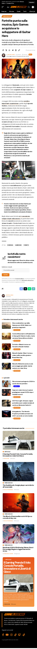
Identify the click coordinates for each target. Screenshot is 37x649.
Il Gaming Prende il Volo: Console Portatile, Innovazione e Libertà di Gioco (17, 567)
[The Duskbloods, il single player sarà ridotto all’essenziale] (18, 471)
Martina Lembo (11, 54)
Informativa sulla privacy (27, 280)
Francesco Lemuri (8, 553)
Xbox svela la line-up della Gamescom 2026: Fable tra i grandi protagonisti (21, 325)
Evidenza (10, 245)
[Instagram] (11, 635)
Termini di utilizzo (19, 278)
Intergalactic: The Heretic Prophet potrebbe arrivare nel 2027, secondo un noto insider (22, 414)
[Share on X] (6, 50)
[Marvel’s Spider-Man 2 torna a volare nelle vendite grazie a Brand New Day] (6, 355)
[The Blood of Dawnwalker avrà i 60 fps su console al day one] (18, 502)
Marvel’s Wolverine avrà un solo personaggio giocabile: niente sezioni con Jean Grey (22, 366)
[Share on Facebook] (3, 50)
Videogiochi (7, 16)
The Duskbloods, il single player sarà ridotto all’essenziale (18, 486)
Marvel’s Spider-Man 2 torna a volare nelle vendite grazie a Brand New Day (22, 355)
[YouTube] (7, 635)
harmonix (18, 245)
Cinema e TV (16, 386)
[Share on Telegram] (12, 50)
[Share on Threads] (16, 50)
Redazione (7, 604)
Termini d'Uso (10, 3)
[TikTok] (15, 635)
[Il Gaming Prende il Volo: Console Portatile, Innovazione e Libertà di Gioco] (18, 583)
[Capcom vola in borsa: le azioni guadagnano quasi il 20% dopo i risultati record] (6, 392)
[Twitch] (19, 635)
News (30, 54)
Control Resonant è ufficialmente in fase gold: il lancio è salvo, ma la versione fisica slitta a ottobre (23, 336)
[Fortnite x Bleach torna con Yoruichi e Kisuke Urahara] (6, 346)
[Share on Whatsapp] (9, 50)
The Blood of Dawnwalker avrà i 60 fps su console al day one (17, 517)
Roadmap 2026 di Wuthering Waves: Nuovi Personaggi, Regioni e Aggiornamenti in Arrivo (18, 549)
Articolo (8, 559)
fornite (26, 245)
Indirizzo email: (7, 267)
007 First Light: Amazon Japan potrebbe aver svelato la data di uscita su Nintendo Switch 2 (23, 403)
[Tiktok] (23, 635)
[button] (31, 2)
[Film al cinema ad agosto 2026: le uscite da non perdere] (6, 383)
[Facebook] (3, 635)
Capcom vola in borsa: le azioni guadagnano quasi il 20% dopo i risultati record (22, 392)
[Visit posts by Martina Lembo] (3, 295)
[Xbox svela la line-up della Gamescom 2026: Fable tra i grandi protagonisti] (6, 325)
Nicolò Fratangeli (8, 489)
